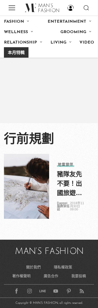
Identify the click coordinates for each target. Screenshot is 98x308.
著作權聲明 (21, 276)
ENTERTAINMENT (67, 22)
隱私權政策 (63, 267)
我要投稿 (78, 276)
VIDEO (86, 42)
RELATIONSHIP (20, 42)
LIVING (58, 42)
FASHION (14, 22)
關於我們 (33, 267)
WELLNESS (16, 32)
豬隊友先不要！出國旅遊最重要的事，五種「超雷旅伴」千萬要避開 (69, 184)
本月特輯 (16, 53)
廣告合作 (51, 276)
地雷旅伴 (65, 164)
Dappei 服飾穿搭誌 (63, 206)
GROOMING (73, 32)
